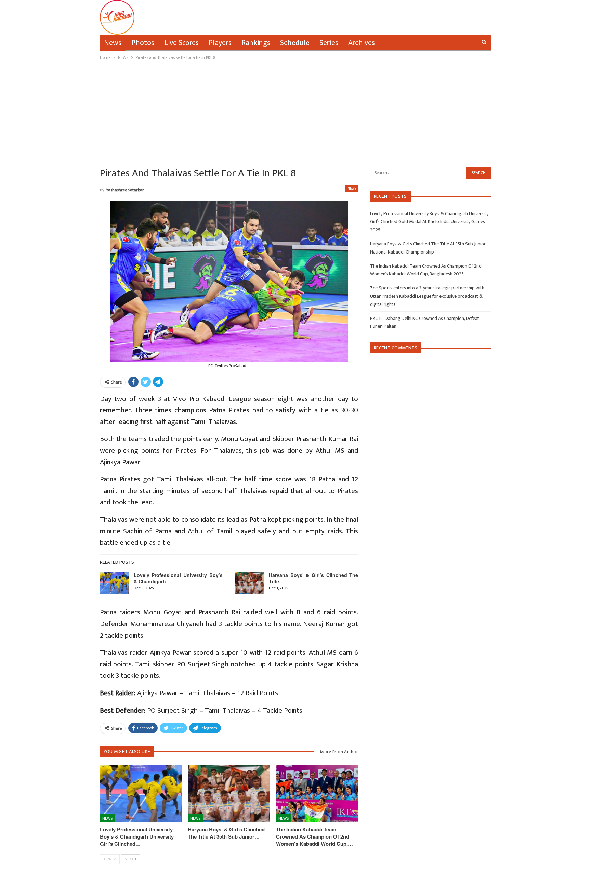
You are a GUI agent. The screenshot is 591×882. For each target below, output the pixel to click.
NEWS (351, 188)
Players (220, 43)
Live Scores (181, 43)
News (112, 43)
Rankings (255, 43)
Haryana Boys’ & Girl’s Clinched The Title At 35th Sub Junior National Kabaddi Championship (428, 248)
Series (328, 43)
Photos (142, 43)
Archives (361, 43)
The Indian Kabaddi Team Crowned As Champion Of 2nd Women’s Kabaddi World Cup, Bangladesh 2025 (426, 270)
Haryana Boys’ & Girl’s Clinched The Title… (313, 578)
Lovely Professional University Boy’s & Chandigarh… (178, 578)
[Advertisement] (295, 112)
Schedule (295, 43)
